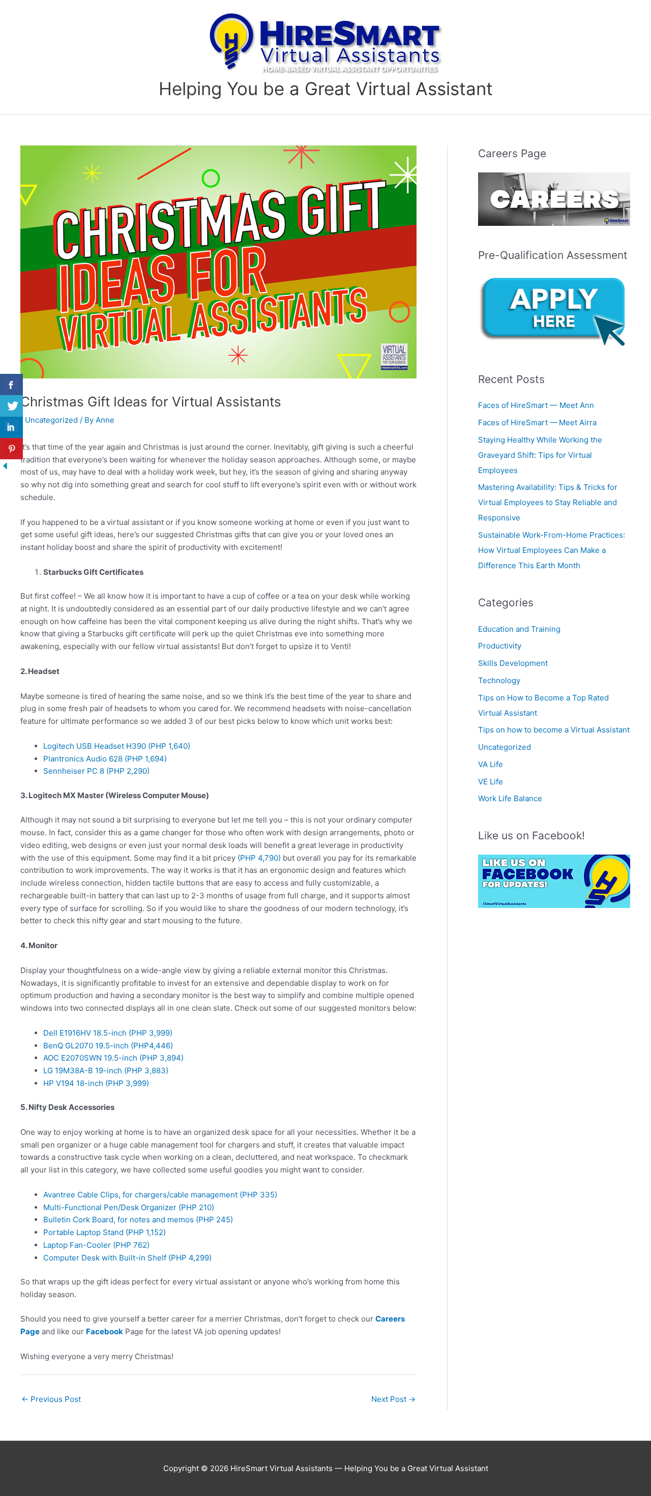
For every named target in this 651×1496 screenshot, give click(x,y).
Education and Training (519, 629)
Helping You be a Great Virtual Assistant (326, 88)
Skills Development (513, 663)
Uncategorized (51, 420)
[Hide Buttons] (5, 465)
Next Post (393, 1399)
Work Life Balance (510, 798)
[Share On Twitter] (11, 406)
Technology (499, 680)
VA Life (490, 764)
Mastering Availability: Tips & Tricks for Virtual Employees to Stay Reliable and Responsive (547, 502)
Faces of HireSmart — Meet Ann (537, 405)
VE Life (490, 781)
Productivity (499, 646)
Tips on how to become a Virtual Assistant (554, 730)
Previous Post (51, 1399)
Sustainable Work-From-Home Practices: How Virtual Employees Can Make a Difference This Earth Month (551, 550)
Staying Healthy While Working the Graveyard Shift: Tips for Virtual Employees (540, 455)
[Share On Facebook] (11, 384)
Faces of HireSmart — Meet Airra (538, 422)
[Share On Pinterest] (11, 448)
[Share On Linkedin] (11, 427)
